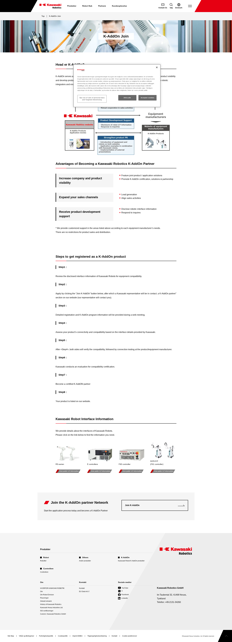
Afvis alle (127, 97)
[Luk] (157, 67)
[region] (117, 85)
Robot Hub (87, 6)
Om (41, 591)
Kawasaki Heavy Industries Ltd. (51, 607)
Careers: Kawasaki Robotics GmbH (53, 614)
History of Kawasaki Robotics (50, 604)
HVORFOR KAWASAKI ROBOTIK (52, 588)
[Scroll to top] (225, 636)
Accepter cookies (147, 97)
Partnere (102, 6)
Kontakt (82, 588)
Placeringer (44, 598)
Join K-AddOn (132, 505)
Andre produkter (85, 561)
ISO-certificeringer (46, 611)
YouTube (123, 588)
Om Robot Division (47, 595)
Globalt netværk (46, 601)
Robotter (43, 561)
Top (43, 16)
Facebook (123, 594)
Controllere (44, 572)
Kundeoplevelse (119, 6)
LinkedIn (123, 598)
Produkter (71, 6)
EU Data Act (83, 591)
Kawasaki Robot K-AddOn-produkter (131, 561)
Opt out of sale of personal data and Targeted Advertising (91, 99)
